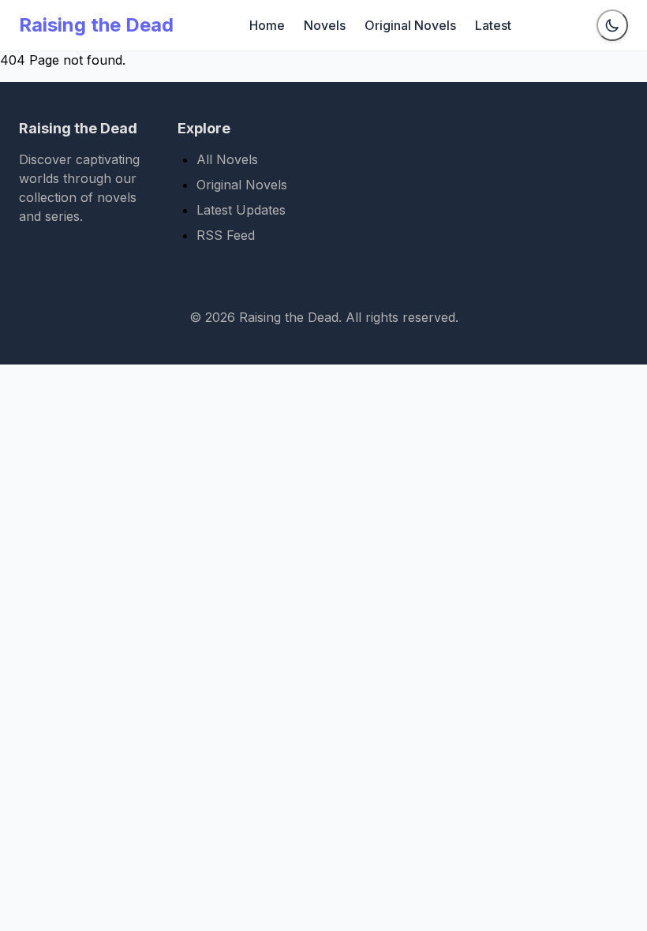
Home (267, 25)
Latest (493, 25)
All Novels (227, 159)
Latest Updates (241, 210)
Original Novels (410, 25)
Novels (325, 25)
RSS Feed (225, 235)
